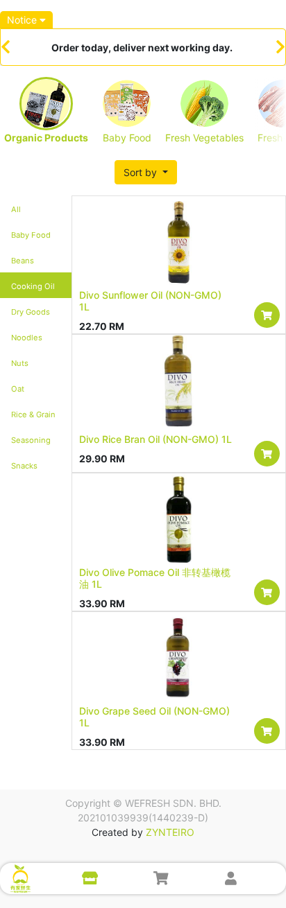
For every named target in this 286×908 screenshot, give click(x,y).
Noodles (26, 337)
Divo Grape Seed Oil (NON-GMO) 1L (154, 716)
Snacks (24, 466)
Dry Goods (30, 312)
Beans (22, 260)
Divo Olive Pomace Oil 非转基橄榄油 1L (154, 578)
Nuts (19, 363)
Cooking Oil (33, 286)
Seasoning (31, 440)
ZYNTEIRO (170, 832)
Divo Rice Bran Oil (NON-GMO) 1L (155, 439)
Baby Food (31, 235)
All (16, 209)
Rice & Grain (33, 414)
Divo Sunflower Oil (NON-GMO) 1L (150, 301)
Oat (17, 389)
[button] (146, 172)
